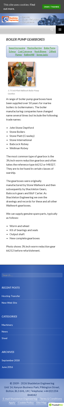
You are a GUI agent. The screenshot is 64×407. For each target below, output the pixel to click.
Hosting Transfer (11, 296)
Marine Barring (34, 48)
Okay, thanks (51, 6)
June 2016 (7, 367)
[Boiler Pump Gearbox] (25, 74)
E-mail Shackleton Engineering (20, 398)
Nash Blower (40, 51)
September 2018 (11, 360)
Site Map (41, 402)
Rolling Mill (29, 54)
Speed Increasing (17, 48)
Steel (4, 338)
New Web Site (9, 302)
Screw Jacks (42, 54)
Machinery (7, 324)
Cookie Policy (26, 402)
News (5, 331)
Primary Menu (60, 29)
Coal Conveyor (25, 51)
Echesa (12, 51)
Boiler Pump (49, 48)
